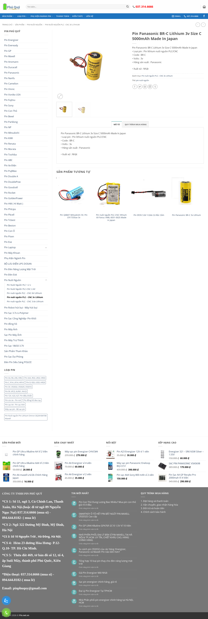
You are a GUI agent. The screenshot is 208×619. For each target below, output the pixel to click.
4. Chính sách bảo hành (153, 511)
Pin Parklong (11, 121)
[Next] (123, 65)
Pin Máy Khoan (12, 252)
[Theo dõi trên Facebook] (204, 16)
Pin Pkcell (9, 214)
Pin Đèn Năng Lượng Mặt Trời (20, 269)
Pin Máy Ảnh (10, 329)
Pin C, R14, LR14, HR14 (14, 382)
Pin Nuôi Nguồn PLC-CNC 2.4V (21, 289)
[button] (204, 7)
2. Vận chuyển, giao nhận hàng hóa (159, 504)
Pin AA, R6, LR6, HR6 (13, 378)
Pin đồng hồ (10, 323)
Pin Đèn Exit (10, 274)
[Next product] (198, 24)
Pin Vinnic (9, 89)
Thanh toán (62, 16)
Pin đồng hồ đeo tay (32, 400)
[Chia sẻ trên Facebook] (134, 86)
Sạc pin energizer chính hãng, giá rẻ (98, 582)
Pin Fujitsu (9, 100)
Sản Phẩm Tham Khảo (16, 351)
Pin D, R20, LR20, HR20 (35, 382)
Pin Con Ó (9, 230)
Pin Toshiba (10, 154)
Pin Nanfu (9, 78)
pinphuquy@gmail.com (30, 588)
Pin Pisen (9, 236)
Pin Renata (10, 143)
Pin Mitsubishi (11, 132)
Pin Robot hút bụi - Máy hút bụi (20, 307)
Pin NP (7, 127)
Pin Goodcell (11, 187)
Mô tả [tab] (117, 124)
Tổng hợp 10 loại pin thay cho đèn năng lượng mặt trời (105, 562)
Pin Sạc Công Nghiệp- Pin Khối (20, 318)
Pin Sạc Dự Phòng (13, 356)
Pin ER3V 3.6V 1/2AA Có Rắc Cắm (149, 215)
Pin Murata (10, 149)
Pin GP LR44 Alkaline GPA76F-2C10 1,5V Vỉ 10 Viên (105, 525)
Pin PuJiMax (10, 171)
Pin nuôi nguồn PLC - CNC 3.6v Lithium (25, 301)
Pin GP (7, 50)
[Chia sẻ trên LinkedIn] (150, 86)
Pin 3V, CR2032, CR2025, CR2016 (18, 387)
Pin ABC (8, 160)
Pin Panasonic (11, 72)
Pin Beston (10, 225)
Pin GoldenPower (13, 198)
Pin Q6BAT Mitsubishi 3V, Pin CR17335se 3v (73, 216)
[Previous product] (203, 24)
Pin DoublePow (12, 181)
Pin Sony (8, 105)
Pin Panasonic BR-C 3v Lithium (186, 215)
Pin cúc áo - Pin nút (13, 400)
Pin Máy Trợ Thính (13, 340)
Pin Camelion (11, 83)
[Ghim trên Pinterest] (145, 86)
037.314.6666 (27, 512)
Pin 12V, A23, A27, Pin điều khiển (18, 395)
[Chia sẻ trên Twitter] (140, 86)
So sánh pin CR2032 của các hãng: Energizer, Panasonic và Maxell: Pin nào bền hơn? (102, 550)
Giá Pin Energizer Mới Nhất (93, 572)
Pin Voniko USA (12, 94)
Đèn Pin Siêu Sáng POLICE (18, 362)
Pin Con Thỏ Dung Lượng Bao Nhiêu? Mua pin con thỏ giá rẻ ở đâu (107, 503)
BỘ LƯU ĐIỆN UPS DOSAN (18, 263)
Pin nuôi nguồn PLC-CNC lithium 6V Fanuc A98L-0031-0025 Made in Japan (111, 217)
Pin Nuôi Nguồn (34, 24)
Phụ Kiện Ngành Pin (41, 16)
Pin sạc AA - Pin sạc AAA (15, 404)
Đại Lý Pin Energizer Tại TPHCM (95, 591)
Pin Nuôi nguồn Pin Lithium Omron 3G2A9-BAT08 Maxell (25, 417)
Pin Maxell (9, 56)
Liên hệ (89, 16)
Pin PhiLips (10, 209)
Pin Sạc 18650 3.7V (14, 345)
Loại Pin (21, 16)
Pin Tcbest (9, 220)
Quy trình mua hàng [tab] (136, 124)
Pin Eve (8, 242)
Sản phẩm (7, 16)
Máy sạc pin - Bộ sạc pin (15, 409)
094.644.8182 (11, 518)
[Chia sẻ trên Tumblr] (155, 86)
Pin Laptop (10, 247)
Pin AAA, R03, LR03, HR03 (34, 378)
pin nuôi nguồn (142, 80)
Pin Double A (11, 176)
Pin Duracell (10, 67)
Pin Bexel (9, 116)
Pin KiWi (8, 138)
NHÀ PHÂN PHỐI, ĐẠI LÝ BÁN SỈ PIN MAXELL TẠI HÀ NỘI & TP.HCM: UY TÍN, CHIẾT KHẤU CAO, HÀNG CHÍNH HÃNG (105, 537)
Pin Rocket (9, 192)
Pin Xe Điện (10, 165)
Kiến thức (77, 16)
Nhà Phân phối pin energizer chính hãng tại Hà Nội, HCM (106, 601)
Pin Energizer (11, 40)
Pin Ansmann (11, 61)
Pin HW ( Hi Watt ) (13, 203)
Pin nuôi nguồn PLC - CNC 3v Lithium (62, 24)
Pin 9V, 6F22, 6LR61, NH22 (16, 391)
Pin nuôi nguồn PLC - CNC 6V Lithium (24, 293)
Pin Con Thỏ (10, 110)
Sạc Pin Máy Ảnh (13, 334)
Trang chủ (7, 24)
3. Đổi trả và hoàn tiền (152, 508)
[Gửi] (127, 6)
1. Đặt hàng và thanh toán (154, 501)
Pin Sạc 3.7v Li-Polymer (16, 313)
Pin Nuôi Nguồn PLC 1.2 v (19, 285)
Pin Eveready (11, 45)
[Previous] (61, 65)
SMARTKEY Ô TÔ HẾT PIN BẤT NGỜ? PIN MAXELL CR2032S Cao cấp (104, 515)
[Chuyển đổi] (46, 247)
